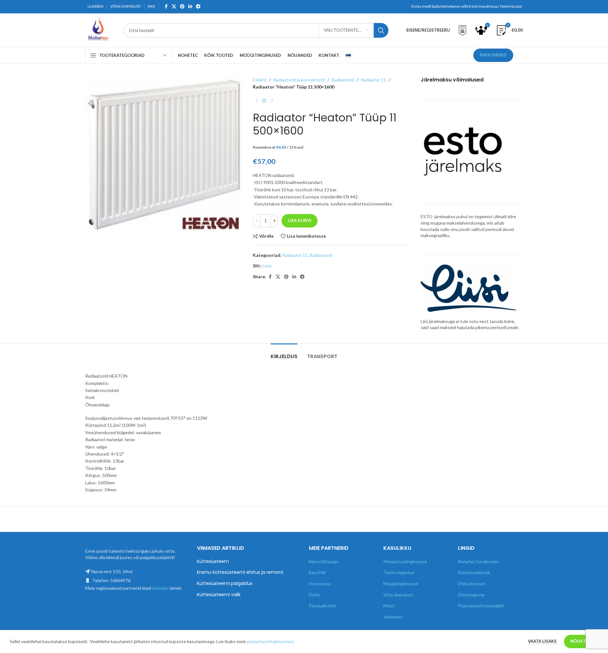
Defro (314, 594)
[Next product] (272, 101)
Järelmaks (393, 616)
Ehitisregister (471, 594)
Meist (389, 605)
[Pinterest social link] (182, 6)
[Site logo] (98, 29)
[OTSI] (381, 30)
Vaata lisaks (543, 641)
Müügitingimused (400, 583)
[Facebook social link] (166, 6)
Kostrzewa (320, 583)
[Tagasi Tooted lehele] (264, 101)
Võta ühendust (398, 594)
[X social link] (174, 6)
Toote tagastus (399, 572)
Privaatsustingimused (405, 561)
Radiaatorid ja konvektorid (299, 79)
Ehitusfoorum (471, 583)
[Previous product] (256, 101)
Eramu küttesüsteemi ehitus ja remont (240, 572)
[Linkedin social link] (190, 6)
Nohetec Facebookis (478, 561)
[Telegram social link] (198, 6)
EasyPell (317, 572)
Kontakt (160, 588)
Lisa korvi (299, 220)
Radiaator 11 (373, 79)
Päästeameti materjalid (481, 605)
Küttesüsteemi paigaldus (224, 583)
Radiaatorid (343, 79)
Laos (267, 265)
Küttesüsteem (213, 561)
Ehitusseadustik (474, 572)
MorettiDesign (323, 561)
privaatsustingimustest (270, 641)
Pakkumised (493, 55)
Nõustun (581, 641)
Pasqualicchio (322, 605)
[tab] (284, 353)
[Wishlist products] (462, 30)
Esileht (259, 79)
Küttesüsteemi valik (219, 595)
